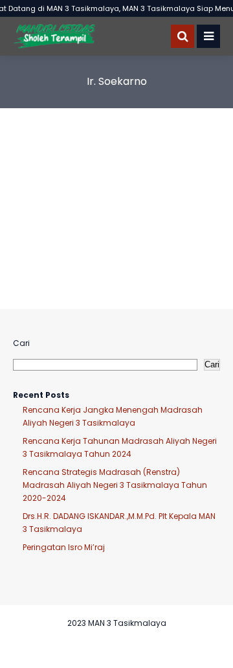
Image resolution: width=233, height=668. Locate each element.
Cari (21, 343)
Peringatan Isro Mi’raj (64, 547)
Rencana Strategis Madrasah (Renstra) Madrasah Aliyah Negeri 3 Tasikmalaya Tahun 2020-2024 (115, 484)
